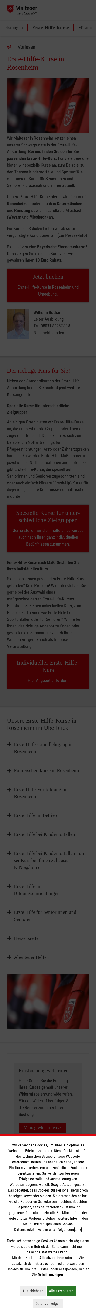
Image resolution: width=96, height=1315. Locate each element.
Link (78, 1229)
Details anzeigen (49, 1303)
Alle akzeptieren (62, 1290)
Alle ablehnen (34, 1290)
